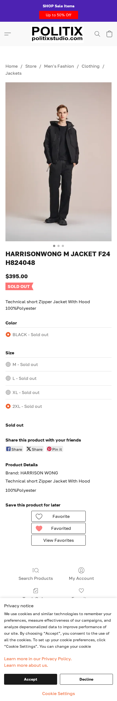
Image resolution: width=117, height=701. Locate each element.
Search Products (36, 578)
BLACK (30, 334)
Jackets (13, 73)
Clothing (91, 66)
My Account (81, 578)
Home (11, 66)
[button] (58, 15)
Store (30, 66)
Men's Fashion (59, 66)
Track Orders (36, 598)
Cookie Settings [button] (58, 693)
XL (26, 392)
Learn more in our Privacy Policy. (38, 658)
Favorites (81, 598)
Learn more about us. (26, 665)
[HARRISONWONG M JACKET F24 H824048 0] (58, 161)
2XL (27, 406)
